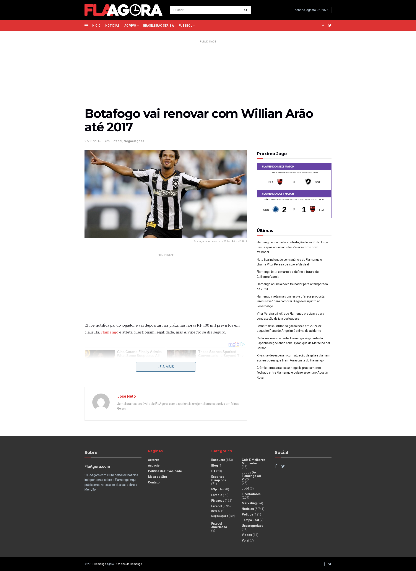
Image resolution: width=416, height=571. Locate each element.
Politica (247, 514)
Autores (153, 460)
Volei (245, 540)
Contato (154, 482)
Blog (214, 465)
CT (213, 471)
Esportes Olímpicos (218, 478)
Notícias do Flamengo (129, 564)
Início (96, 25)
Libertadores (251, 494)
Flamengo (110, 332)
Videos (247, 535)
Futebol (185, 25)
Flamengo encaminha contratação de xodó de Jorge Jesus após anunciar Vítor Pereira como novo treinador (292, 247)
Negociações (134, 141)
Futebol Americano (219, 525)
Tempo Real (250, 520)
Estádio (216, 495)
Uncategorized (252, 525)
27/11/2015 (92, 141)
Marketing (249, 503)
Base (214, 510)
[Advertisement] (208, 75)
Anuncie (153, 465)
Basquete (218, 460)
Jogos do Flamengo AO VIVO (251, 476)
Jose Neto (126, 396)
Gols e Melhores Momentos (253, 461)
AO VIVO (130, 25)
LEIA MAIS (166, 367)
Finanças (217, 500)
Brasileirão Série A (158, 25)
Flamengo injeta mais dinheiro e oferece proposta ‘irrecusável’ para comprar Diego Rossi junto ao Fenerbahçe (291, 301)
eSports (217, 489)
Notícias (112, 25)
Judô (245, 488)
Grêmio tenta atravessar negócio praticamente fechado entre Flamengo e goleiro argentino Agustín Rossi (292, 372)
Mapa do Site (157, 476)
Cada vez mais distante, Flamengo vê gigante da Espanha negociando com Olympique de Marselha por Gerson (293, 343)
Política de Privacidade (165, 471)
